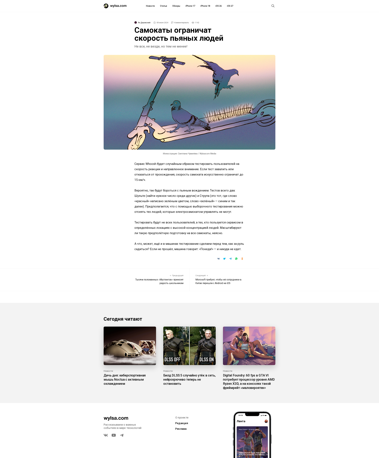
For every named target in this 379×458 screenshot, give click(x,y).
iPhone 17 (190, 6)
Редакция (181, 423)
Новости (150, 6)
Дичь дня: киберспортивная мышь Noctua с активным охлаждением (125, 379)
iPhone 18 (205, 6)
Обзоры (176, 6)
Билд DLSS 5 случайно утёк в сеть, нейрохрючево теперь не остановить (189, 379)
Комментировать (181, 23)
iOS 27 (230, 6)
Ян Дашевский (144, 23)
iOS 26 (218, 6)
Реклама (181, 428)
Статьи (163, 6)
